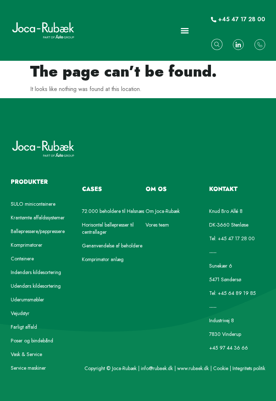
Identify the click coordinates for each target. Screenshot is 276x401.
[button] (184, 30)
